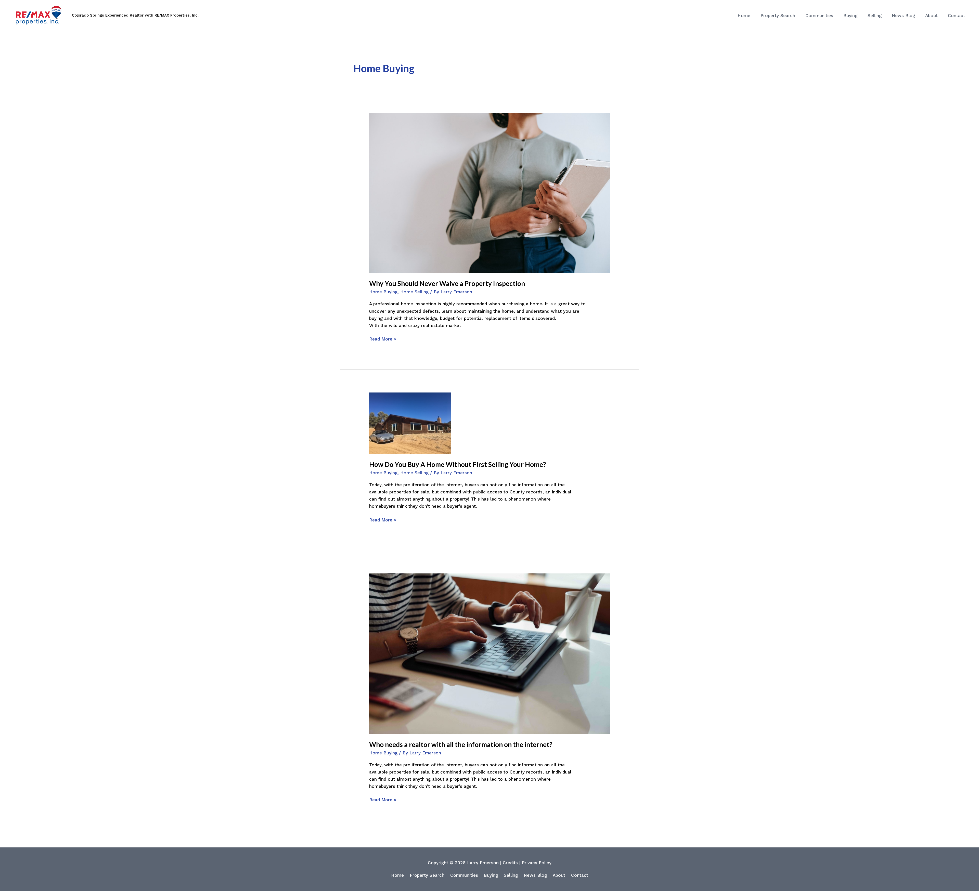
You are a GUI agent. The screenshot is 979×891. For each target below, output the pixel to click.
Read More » (382, 338)
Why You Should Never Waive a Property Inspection (447, 283)
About (559, 875)
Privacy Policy (536, 862)
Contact (579, 875)
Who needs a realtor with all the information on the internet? (460, 744)
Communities (464, 875)
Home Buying (383, 291)
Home (397, 875)
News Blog (535, 875)
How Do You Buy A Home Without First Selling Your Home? (457, 464)
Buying (491, 875)
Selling (511, 875)
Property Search (427, 875)
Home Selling (414, 291)
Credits (510, 862)
